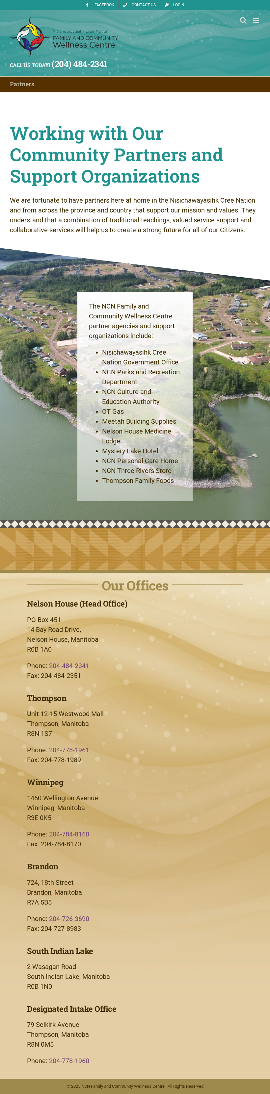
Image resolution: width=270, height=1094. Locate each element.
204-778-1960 (69, 1061)
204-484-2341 (69, 666)
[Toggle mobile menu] (256, 20)
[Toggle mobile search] (243, 20)
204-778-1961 (69, 750)
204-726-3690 (69, 919)
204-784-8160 (69, 834)
